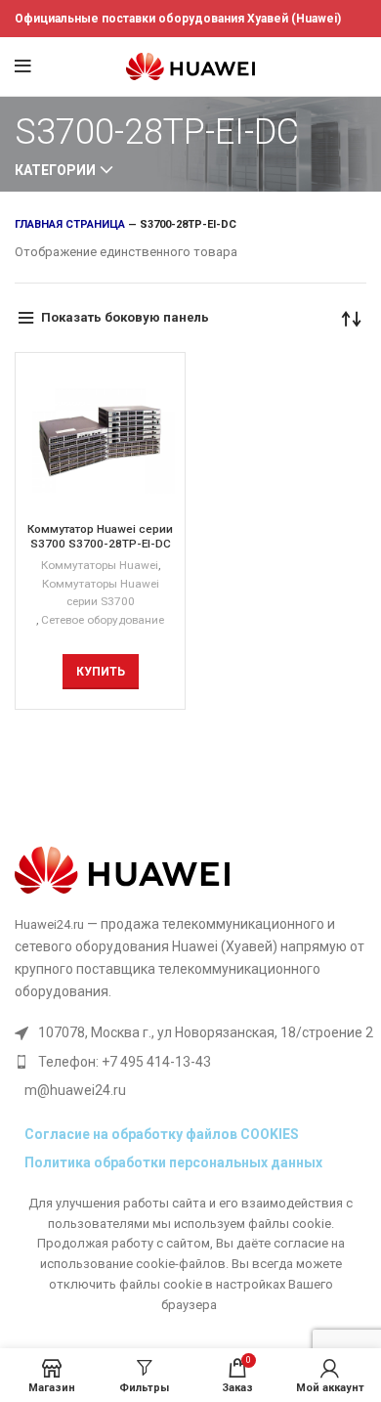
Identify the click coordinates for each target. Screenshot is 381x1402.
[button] (101, 671)
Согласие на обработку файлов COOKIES (161, 1134)
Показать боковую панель (125, 317)
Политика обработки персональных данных (173, 1162)
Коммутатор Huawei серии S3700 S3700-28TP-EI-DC (100, 536)
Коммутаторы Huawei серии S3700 (100, 593)
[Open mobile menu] (23, 66)
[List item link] (194, 1062)
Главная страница (70, 224)
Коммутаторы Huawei (99, 565)
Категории (55, 170)
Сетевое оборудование (102, 620)
